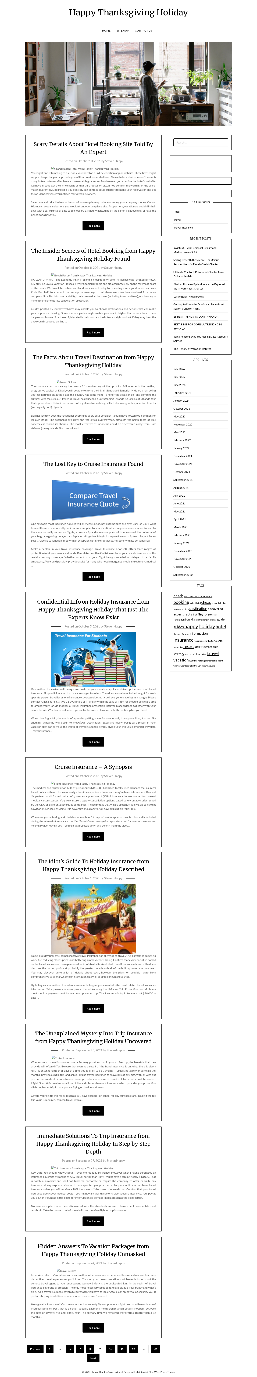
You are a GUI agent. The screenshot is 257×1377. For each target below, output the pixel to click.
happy (191, 626)
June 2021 (179, 503)
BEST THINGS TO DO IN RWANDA (198, 596)
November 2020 (182, 558)
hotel (221, 626)
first (194, 614)
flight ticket (211, 615)
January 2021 (181, 543)
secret (199, 647)
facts (188, 614)
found (189, 619)
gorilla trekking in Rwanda (205, 620)
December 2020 (182, 551)
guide (221, 619)
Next (93, 1357)
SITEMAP (123, 30)
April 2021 (179, 519)
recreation (178, 647)
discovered (215, 609)
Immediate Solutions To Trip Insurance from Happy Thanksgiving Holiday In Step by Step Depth (93, 1144)
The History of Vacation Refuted (192, 348)
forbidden (179, 619)
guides (178, 627)
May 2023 (179, 416)
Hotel (176, 211)
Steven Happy (114, 161)
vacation (181, 660)
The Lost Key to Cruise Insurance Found (93, 464)
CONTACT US (143, 30)
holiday (207, 626)
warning (193, 660)
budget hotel (195, 603)
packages (215, 640)
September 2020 (183, 574)
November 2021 (182, 463)
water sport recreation (207, 661)
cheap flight (217, 603)
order (205, 641)
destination (198, 608)
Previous (35, 1348)
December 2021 (182, 456)
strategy (178, 654)
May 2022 (179, 432)
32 (155, 1348)
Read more (93, 225)
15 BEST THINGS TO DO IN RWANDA (195, 316)
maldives (198, 641)
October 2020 (181, 566)
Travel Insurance (183, 227)
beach (178, 596)
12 (133, 1348)
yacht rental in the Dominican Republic (198, 666)
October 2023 (181, 408)
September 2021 (183, 479)
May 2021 (179, 511)
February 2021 (182, 535)
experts (178, 614)
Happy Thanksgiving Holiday (128, 12)
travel (213, 653)
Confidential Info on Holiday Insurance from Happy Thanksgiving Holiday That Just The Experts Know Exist (93, 609)
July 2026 (179, 369)
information (199, 633)
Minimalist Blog (145, 1372)
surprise (201, 654)
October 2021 (181, 471)
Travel (177, 219)
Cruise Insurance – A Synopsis (93, 767)
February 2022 (182, 440)
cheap (206, 602)
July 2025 (179, 376)
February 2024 (182, 392)
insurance (183, 640)
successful (191, 654)
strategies (211, 647)
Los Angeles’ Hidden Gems (188, 296)
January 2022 (181, 448)
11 (122, 1348)
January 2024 (181, 400)
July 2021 (179, 495)
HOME (106, 30)
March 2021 (180, 527)
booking (181, 602)
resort (188, 646)
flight (202, 614)
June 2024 (179, 384)
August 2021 (181, 487)
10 (110, 1348)
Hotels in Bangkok (181, 634)
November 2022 (182, 424)
